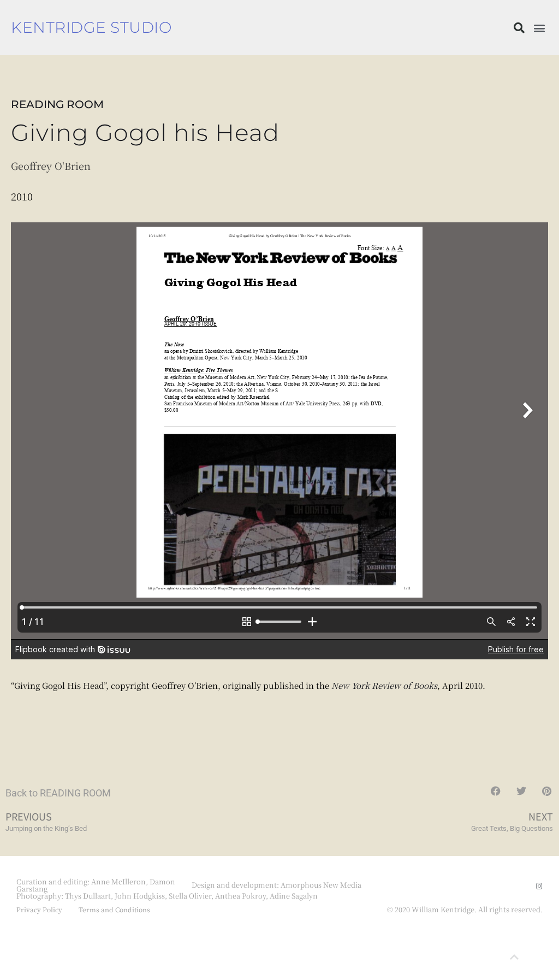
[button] (519, 28)
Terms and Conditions (114, 909)
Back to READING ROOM (58, 793)
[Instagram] (539, 886)
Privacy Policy (39, 909)
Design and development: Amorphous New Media (276, 884)
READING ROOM (57, 104)
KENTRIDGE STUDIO (91, 27)
